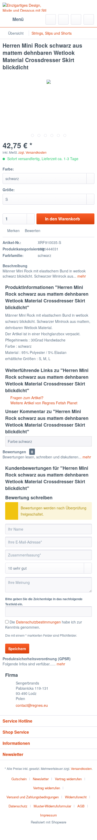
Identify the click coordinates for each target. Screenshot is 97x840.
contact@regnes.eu (32, 705)
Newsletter (41, 778)
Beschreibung (15, 265)
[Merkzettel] (63, 19)
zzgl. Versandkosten (32, 152)
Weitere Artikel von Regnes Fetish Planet (43, 402)
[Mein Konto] (76, 19)
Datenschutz (18, 806)
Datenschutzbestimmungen (38, 622)
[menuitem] (13, 19)
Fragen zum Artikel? (26, 397)
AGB (81, 806)
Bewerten (32, 230)
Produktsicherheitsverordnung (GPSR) (37, 658)
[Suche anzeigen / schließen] (51, 19)
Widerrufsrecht (76, 796)
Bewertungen (14, 451)
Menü (18, 19)
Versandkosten (81, 768)
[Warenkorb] (89, 19)
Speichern (17, 648)
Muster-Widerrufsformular (52, 806)
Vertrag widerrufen (68, 778)
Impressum (48, 815)
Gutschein (19, 778)
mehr (81, 276)
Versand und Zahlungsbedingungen (32, 796)
